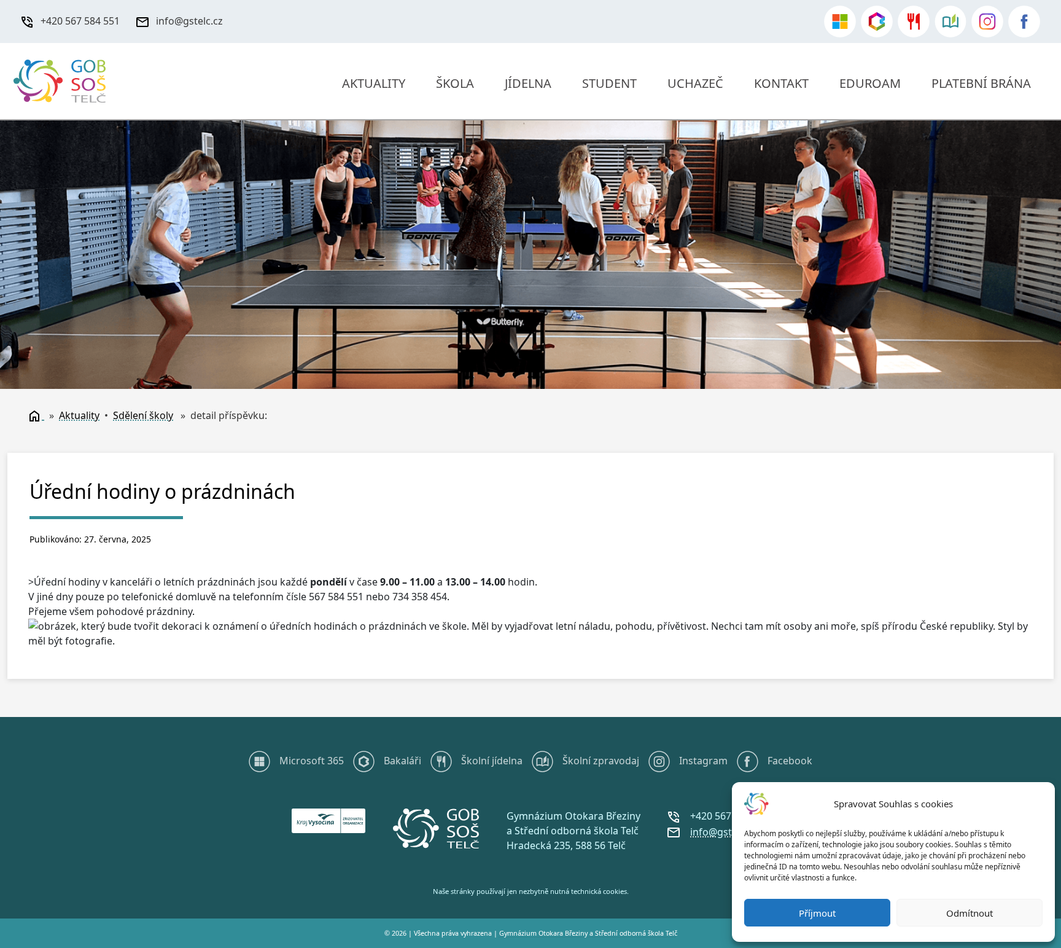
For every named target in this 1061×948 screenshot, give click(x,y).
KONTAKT (781, 83)
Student (609, 83)
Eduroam (870, 83)
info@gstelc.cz (189, 21)
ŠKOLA (455, 83)
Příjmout (817, 913)
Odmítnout (969, 913)
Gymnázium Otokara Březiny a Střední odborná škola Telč (588, 933)
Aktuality (373, 83)
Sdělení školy (143, 415)
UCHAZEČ (695, 83)
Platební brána (981, 83)
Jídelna (528, 83)
